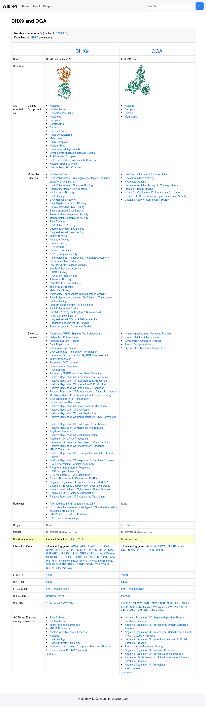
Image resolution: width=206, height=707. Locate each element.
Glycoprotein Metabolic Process (143, 348)
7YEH (139, 610)
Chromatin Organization (63, 348)
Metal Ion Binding (60, 290)
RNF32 (160, 550)
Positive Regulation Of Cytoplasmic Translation (77, 496)
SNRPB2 (61, 564)
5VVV (169, 607)
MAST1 (135, 550)
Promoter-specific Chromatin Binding (71, 326)
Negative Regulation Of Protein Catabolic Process (154, 653)
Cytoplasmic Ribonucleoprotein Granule (73, 153)
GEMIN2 (68, 550)
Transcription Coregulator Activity (69, 214)
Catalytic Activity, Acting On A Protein (147, 199)
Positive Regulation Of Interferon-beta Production (78, 380)
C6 (154, 546)
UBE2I (50, 568)
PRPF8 (50, 561)
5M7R (132, 603)
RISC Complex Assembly (64, 471)
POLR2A (87, 557)
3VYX (56, 603)
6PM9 (124, 610)
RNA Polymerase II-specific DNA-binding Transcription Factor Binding (81, 299)
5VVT (154, 607)
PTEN (58, 561)
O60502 (125, 596)
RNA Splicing (57, 370)
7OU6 (132, 610)
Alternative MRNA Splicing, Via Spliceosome (76, 333)
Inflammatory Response (63, 366)
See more (52, 653)
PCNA (78, 557)
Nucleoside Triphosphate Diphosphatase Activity (78, 294)
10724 (124, 575)
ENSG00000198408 (132, 589)
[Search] (200, 6)
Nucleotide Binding (60, 174)
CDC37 (161, 546)
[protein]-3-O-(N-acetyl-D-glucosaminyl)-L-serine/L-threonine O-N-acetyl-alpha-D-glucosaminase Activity (155, 194)
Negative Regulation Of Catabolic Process (149, 650)
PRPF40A (109, 557)
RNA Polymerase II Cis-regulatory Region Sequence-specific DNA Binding (80, 179)
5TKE (162, 603)
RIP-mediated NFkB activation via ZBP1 (73, 503)
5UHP (124, 607)
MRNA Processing (60, 359)
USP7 (58, 568)
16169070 (61, 33)
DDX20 (50, 550)
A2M (149, 546)
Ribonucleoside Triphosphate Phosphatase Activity (79, 257)
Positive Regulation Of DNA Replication (73, 413)
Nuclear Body (57, 145)
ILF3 (66, 553)
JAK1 (72, 539)
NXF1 (57, 557)
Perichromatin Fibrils (62, 113)
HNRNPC (108, 550)
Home (25, 6)
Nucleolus (55, 116)
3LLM (49, 603)
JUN (72, 553)
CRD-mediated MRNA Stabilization (70, 475)
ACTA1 (75, 546)
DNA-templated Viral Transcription (69, 398)
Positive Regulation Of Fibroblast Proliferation (76, 427)
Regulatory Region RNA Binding (68, 189)
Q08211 (61, 596)
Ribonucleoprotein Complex (65, 167)
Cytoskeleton (57, 131)
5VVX (177, 607)
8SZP (72, 603)
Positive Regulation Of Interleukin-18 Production (78, 384)
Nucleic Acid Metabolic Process (68, 632)
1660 (49, 575)
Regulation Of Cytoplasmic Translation (72, 493)
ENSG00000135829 (57, 589)
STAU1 (90, 564)
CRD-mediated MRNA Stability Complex (73, 160)
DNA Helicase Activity (63, 199)
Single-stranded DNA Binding (66, 210)
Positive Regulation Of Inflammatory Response (77, 446)
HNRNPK (51, 553)
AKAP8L (85, 546)
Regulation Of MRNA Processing (69, 438)
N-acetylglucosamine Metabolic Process (148, 333)
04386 (49, 582)
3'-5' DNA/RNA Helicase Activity (68, 265)
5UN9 (139, 607)
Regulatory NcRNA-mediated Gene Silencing (76, 373)
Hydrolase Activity (60, 250)
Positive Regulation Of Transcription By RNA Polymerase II (83, 418)
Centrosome (57, 124)
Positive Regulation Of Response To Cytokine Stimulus (82, 460)
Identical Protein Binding (139, 189)
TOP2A (105, 564)
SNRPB (50, 564)
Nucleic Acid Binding (62, 192)
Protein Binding (58, 243)
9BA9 (161, 610)
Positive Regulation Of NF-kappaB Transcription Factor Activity (82, 454)
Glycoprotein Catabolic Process (143, 341)
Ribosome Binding (60, 279)
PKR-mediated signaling (64, 518)
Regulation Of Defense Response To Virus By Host (79, 442)
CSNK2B (171, 546)
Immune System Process (64, 341)
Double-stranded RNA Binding (67, 228)
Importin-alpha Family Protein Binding (71, 305)
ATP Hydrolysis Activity (63, 254)
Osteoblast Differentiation (64, 337)
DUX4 (58, 550)
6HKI (184, 607)
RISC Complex (58, 142)
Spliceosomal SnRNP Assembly (68, 650)
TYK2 (79, 539)
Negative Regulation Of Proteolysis (145, 664)
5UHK (170, 603)
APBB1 (95, 546)
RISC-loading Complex (63, 156)
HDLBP (97, 550)
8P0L (147, 610)
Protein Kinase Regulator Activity (144, 646)
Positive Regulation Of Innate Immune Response (78, 406)
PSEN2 (151, 550)
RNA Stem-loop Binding (63, 276)
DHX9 (82, 50)
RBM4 (66, 561)
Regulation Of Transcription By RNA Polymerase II (79, 355)
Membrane (56, 138)
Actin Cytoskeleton (61, 134)
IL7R (60, 553)
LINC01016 (95, 553)
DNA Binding (57, 196)
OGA (157, 50)
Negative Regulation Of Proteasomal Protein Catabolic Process (156, 626)
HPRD (34, 37)
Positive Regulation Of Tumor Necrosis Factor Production (83, 391)
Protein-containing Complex (66, 149)
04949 (124, 582)
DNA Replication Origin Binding (68, 203)
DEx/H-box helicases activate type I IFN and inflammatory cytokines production (84, 509)
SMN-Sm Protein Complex (65, 643)
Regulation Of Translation (64, 362)
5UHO (185, 603)
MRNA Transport (59, 449)
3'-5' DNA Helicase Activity (65, 283)
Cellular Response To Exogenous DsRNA (74, 478)
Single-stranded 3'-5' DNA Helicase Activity (75, 319)
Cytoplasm (56, 120)
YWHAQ (67, 568)
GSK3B (125, 550)
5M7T (147, 603)
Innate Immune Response (65, 402)
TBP (97, 564)
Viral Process (132, 668)
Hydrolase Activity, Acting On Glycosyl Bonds (151, 185)
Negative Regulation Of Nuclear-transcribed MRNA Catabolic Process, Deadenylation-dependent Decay (80, 483)
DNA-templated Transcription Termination (73, 351)
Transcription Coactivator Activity (69, 218)
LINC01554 (109, 553)
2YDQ (124, 603)
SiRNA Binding (58, 272)
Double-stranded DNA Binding (67, 207)
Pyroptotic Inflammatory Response (70, 467)
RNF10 (83, 561)
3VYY (64, 603)
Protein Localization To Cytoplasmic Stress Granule (80, 489)
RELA (74, 561)
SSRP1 (81, 564)
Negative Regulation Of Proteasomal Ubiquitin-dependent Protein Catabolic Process (158, 633)
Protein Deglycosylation (138, 344)
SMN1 (101, 561)
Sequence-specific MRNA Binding (69, 323)
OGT (71, 557)
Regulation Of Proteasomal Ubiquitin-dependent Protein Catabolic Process (157, 659)
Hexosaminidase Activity (139, 178)
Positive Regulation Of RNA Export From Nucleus (79, 424)
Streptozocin (132, 525)
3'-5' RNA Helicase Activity (65, 268)
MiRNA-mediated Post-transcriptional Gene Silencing (80, 395)
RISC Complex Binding (63, 315)
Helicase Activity (59, 239)
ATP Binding (57, 247)
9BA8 (154, 610)
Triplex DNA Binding (61, 286)
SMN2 (109, 561)
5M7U (155, 603)
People (47, 6)
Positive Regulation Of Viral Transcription (74, 435)
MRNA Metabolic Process (65, 624)
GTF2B (88, 550)
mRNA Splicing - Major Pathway (68, 514)
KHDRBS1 (82, 553)
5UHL (177, 603)
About (36, 6)
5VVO (146, 607)
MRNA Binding (58, 236)
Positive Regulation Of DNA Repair (70, 409)
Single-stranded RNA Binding (66, 232)
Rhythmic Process (60, 431)
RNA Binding (57, 221)
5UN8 (132, 607)
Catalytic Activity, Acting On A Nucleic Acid (75, 312)
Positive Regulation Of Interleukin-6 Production (77, 388)
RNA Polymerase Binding (64, 308)
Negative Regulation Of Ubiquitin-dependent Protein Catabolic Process (154, 619)
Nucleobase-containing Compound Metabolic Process (81, 646)
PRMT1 (98, 557)
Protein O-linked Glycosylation (142, 337)
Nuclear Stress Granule (63, 163)
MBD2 (49, 557)
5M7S (140, 603)
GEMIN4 (78, 550)
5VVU (161, 607)
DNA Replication (59, 344)
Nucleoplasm (57, 109)
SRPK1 (71, 564)
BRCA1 (105, 546)
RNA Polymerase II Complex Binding (71, 185)
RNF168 (92, 561)
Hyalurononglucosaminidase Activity (146, 174)
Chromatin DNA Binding (63, 261)
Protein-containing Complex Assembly (72, 464)
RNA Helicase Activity (63, 225)
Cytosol (54, 127)
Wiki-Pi (9, 6)
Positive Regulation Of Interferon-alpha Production (79, 377)
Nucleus (54, 105)
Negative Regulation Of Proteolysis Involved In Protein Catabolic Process (156, 641)
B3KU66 (51, 596)
